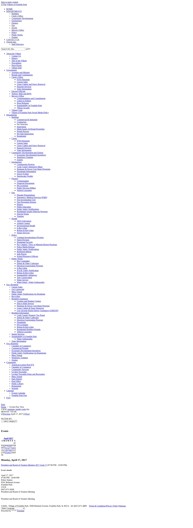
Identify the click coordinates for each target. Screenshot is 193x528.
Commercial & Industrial (27, 120)
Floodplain (21, 322)
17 (4, 450)
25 (6, 452)
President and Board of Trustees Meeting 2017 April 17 (24, 465)
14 (13, 448)
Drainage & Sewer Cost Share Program (33, 306)
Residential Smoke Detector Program (32, 211)
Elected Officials (18, 91)
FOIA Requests (23, 79)
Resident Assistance (20, 299)
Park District (17, 379)
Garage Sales (22, 82)
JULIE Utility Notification (28, 270)
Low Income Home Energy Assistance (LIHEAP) (37, 310)
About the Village (13, 54)
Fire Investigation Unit (26, 200)
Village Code (17, 110)
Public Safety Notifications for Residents (28, 294)
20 (10, 450)
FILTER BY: (6, 419)
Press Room (17, 65)
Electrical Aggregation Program (30, 266)
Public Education (24, 207)
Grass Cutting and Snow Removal (31, 84)
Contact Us (16, 56)
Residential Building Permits (28, 329)
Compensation (23, 181)
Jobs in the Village (19, 61)
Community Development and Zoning (27, 153)
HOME (9, 9)
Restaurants (16, 386)
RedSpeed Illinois (24, 252)
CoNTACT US (12, 39)
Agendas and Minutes (21, 72)
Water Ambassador (24, 339)
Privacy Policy (112, 506)
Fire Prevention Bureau (26, 202)
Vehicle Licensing (24, 190)
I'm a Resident (12, 285)
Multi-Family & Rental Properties (31, 129)
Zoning (15, 37)
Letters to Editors (24, 101)
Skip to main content (9, 2)
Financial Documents (25, 183)
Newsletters (16, 63)
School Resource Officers (27, 256)
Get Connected (18, 289)
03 (4, 445)
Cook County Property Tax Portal (31, 315)
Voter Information (24, 89)
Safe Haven (22, 254)
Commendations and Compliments (31, 98)
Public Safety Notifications (28, 209)
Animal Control (23, 223)
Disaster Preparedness (26, 195)
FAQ (8, 398)
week (23, 409)
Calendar (10, 391)
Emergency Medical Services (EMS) (32, 197)
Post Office (16, 381)
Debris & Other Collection (28, 263)
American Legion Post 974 (23, 365)
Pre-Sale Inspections (25, 134)
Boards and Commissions (22, 75)
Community (11, 362)
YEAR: (13, 412)
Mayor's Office (18, 30)
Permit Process (23, 131)
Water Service (22, 280)
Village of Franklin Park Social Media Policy (30, 112)
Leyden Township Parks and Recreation (28, 374)
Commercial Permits (20, 348)
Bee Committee (23, 261)
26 (8, 452)
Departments (11, 115)
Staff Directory (18, 44)
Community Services (20, 369)
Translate (20, 511)
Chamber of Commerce (21, 346)
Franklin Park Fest (19, 395)
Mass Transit (17, 292)
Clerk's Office (17, 16)
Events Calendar (18, 393)
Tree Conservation (24, 277)
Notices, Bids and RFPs (21, 94)
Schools (15, 388)
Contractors (21, 122)
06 (10, 445)
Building (15, 14)
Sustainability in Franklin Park (29, 105)
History (15, 58)
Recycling (16, 296)
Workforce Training (25, 157)
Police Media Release (26, 247)
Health (14, 28)
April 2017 (8, 438)
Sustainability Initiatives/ (27, 275)
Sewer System (23, 174)
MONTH (5, 412)
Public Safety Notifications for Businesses (29, 353)
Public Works (17, 35)
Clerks (14, 138)
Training (20, 216)
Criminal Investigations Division (30, 237)
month (18, 409)
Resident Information (20, 313)
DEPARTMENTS (14, 11)
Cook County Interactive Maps (29, 167)
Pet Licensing (22, 186)
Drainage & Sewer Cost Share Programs (33, 169)
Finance (15, 23)
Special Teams (23, 214)
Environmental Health (26, 226)
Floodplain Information (26, 171)
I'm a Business (12, 343)
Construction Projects (26, 164)
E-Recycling (22, 228)
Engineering (17, 21)
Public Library (18, 384)
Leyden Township (19, 372)
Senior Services (23, 233)
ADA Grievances (24, 221)
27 (10, 452)
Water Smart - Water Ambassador (30, 282)
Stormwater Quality (25, 176)
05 (8, 445)
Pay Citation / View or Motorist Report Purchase (37, 244)
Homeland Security (25, 242)
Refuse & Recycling (25, 230)
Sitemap (122, 506)
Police (14, 32)
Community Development (22, 18)
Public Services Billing (26, 188)
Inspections (21, 127)
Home (3, 407)
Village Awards (23, 108)
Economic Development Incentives (31, 155)
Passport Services (24, 87)
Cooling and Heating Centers (29, 301)
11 (6, 448)
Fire (13, 25)
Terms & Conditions (97, 506)
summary (11, 409)
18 (6, 450)
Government (11, 70)
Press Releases (23, 103)
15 (15, 448)
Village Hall (17, 68)
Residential (21, 136)
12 (8, 448)
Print (3, 404)
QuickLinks (11, 42)
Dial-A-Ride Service (25, 303)
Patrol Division (23, 240)
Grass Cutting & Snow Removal (30, 308)
